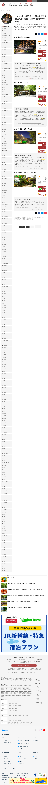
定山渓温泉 (4, 28)
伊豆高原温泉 (4, 345)
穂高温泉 (3, 277)
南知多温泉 (4, 399)
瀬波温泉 (3, 300)
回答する (29, 1)
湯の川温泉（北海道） (6, 35)
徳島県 (10, 720)
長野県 (13, 708)
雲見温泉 (3, 366)
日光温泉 (3, 162)
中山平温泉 (4, 82)
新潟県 (16, 708)
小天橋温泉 (4, 425)
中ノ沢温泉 (4, 141)
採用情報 (21, 761)
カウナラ (37, 698)
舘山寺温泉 (4, 364)
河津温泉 (3, 361)
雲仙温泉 (3, 523)
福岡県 (9, 723)
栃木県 (10, 703)
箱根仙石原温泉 (5, 223)
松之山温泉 (4, 305)
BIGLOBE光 (6, 739)
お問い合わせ (4, 773)
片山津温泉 (4, 319)
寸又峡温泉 (4, 368)
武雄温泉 (3, 519)
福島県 (29, 700)
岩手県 (16, 700)
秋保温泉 (3, 75)
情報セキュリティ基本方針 (18, 777)
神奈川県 (19, 705)
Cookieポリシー (25, 775)
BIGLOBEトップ (5, 779)
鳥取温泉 (3, 474)
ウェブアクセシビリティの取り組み (21, 773)
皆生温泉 (3, 472)
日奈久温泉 (4, 544)
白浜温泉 (3, 458)
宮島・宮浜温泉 (5, 490)
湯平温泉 (3, 566)
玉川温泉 (3, 89)
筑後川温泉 (4, 512)
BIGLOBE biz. (6, 754)
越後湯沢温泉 (4, 296)
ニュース (21, 759)
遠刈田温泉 (4, 80)
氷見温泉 (3, 310)
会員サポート (36, 758)
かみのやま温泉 (5, 110)
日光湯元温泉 (4, 150)
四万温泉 (2, 688)
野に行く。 (37, 697)
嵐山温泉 (3, 420)
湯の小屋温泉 (4, 190)
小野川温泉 (4, 108)
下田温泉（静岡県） (5, 340)
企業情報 (19, 752)
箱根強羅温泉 (4, 220)
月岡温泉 (3, 284)
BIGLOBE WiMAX (7, 744)
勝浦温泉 (3, 460)
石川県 (13, 710)
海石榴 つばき (23, 82)
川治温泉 (3, 155)
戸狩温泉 (3, 260)
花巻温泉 (3, 70)
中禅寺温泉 (4, 157)
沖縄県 (31, 723)
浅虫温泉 (3, 56)
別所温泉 (3, 274)
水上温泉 (3, 188)
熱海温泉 (3, 333)
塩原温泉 (3, 152)
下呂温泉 (3, 380)
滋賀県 (10, 715)
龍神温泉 (3, 467)
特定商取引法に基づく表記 (7, 777)
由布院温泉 (4, 554)
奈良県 (23, 715)
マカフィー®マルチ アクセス (9, 768)
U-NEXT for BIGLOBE (23, 746)
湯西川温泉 (4, 164)
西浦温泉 (3, 397)
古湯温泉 (3, 521)
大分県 (21, 723)
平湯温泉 (3, 382)
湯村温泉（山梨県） (5, 235)
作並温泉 (3, 77)
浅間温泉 (3, 242)
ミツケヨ (37, 699)
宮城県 (19, 700)
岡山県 (16, 717)
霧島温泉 (3, 570)
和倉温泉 (3, 312)
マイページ (41, 1)
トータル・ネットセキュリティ (24, 744)
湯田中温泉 (4, 279)
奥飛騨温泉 (4, 387)
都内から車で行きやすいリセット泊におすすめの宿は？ (31, 76)
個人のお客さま (5, 734)
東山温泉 (3, 127)
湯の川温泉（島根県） (6, 483)
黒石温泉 (3, 61)
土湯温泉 (3, 138)
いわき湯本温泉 (5, 134)
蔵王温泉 (3, 96)
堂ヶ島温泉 (4, 373)
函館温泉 (3, 51)
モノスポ (37, 695)
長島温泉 (3, 411)
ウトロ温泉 (4, 40)
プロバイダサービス (7, 759)
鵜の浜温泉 (4, 293)
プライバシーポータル (16, 775)
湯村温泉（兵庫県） (5, 453)
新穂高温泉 (4, 385)
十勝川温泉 (4, 33)
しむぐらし (36, 740)
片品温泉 (3, 181)
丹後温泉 (3, 429)
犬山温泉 (3, 394)
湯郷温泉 (3, 488)
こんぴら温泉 (4, 502)
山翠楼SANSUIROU (24, 37)
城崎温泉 (3, 436)
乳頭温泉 (3, 87)
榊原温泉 (3, 408)
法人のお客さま (5, 752)
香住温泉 (3, 446)
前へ (23, 226)
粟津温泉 (3, 317)
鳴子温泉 (3, 73)
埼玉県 (10, 705)
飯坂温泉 (3, 131)
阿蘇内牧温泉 (4, 530)
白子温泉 (3, 202)
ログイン (45, 1)
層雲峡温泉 (4, 44)
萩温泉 (3, 495)
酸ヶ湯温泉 (4, 54)
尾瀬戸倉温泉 (4, 178)
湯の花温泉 (4, 434)
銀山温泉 (3, 98)
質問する (34, 1)
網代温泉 (3, 343)
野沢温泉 (3, 237)
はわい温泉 (4, 476)
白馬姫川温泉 (4, 270)
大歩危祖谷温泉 (5, 500)
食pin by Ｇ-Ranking (39, 703)
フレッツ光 (6, 758)
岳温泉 (3, 136)
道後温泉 (3, 507)
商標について (27, 777)
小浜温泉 (3, 526)
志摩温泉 (3, 406)
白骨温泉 (3, 239)
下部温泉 (3, 230)
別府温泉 (6, 693)
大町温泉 (3, 246)
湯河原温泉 (4, 211)
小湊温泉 (3, 199)
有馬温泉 (3, 439)
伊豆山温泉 (4, 347)
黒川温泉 (3, 528)
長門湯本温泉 (4, 493)
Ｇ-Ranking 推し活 (39, 702)
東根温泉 (3, 117)
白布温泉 (3, 112)
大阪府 (16, 715)
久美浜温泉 (4, 422)
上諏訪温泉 (4, 251)
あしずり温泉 (4, 509)
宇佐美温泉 (4, 357)
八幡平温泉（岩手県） (6, 68)
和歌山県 (26, 715)
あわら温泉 (4, 328)
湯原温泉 (3, 486)
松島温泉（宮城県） (5, 84)
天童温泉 (3, 115)
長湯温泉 (3, 561)
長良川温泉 (4, 392)
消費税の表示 (11, 773)
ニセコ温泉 (4, 49)
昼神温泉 (3, 272)
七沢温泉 (3, 213)
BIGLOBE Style (22, 763)
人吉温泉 (3, 542)
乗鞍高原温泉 (4, 265)
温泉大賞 (36, 739)
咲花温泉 (3, 298)
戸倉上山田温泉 (5, 263)
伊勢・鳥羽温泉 (5, 404)
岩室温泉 (3, 291)
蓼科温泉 (3, 258)
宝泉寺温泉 (4, 563)
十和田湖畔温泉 (5, 63)
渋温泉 (3, 253)
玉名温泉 (3, 537)
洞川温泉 (3, 455)
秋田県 (23, 700)
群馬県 (13, 703)
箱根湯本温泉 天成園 (25, 129)
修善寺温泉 (4, 338)
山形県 (26, 700)
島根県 (13, 717)
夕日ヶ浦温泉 (4, 432)
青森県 (13, 700)
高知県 (19, 720)
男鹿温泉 (3, 91)
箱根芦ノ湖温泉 (5, 216)
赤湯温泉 (3, 103)
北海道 (10, 700)
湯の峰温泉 (4, 465)
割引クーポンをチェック (43, 59)
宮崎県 (24, 723)
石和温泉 (3, 225)
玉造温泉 (3, 479)
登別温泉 (3, 30)
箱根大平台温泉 (5, 218)
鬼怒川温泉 (4, 148)
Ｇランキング (38, 686)
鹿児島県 (27, 723)
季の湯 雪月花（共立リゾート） (28, 172)
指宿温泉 (3, 568)
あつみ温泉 (4, 105)
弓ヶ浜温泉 (4, 375)
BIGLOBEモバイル (7, 742)
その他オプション (22, 748)
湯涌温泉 (3, 324)
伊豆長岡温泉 (4, 350)
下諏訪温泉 (4, 256)
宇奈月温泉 (4, 307)
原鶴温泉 (3, 514)
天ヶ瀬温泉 (4, 556)
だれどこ (37, 687)
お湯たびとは (38, 680)
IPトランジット (7, 766)
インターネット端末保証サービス (24, 741)
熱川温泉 (3, 378)
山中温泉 (3, 314)
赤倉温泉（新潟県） (5, 286)
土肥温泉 (3, 371)
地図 (40, 48)
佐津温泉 (3, 448)
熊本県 (18, 723)
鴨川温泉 (3, 197)
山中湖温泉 (4, 232)
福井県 (16, 710)
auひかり (5, 740)
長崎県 (15, 723)
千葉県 (13, 705)
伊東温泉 (7, 689)
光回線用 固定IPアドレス (8, 761)
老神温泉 (3, 176)
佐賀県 (12, 723)
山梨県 (10, 708)
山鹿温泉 (3, 549)
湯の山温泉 (4, 413)
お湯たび (37, 690)
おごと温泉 (4, 415)
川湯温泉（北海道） (5, 42)
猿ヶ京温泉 (4, 183)
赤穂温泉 (3, 441)
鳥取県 (10, 717)
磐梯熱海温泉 (4, 143)
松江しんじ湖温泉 (5, 481)
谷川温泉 (3, 185)
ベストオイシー (38, 694)
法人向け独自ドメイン (8, 770)
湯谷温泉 (3, 401)
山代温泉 (3, 321)
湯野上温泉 (4, 145)
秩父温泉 (3, 195)
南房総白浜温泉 (5, 204)
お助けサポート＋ (22, 739)
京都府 (13, 715)
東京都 (16, 705)
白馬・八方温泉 (5, 267)
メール (35, 756)
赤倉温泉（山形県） (5, 101)
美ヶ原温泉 (4, 244)
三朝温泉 (3, 469)
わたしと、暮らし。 (39, 691)
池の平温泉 (4, 289)
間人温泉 (3, 427)
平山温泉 (3, 547)
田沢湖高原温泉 (5, 94)
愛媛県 (16, 720)
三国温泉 (3, 331)
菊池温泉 (3, 533)
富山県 (10, 710)
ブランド (21, 756)
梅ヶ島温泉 (4, 359)
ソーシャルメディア (23, 765)
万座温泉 (3, 171)
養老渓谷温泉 (4, 206)
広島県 (19, 717)
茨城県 (16, 703)
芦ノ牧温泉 (4, 129)
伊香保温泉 (4, 169)
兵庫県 (19, 715)
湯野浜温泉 (4, 124)
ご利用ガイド (38, 681)
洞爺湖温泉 (4, 47)
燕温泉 (3, 303)
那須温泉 (3, 159)
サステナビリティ (22, 758)
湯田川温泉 (4, 122)
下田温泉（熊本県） (5, 535)
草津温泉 (3, 166)
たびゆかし (37, 701)
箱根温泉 (3, 209)
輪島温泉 (3, 326)
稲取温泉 (3, 352)
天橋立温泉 (4, 418)
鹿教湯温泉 (4, 249)
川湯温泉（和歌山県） (6, 462)
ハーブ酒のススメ (39, 705)
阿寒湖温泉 (4, 37)
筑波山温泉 (4, 192)
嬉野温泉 (3, 516)
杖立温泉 (3, 540)
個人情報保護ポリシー (6, 775)
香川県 (13, 720)
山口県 (23, 717)
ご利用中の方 (35, 752)
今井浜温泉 (4, 354)
